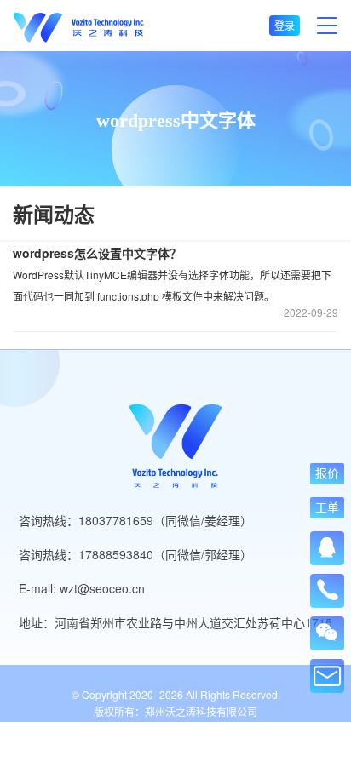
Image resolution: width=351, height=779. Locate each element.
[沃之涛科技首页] (79, 26)
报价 (327, 473)
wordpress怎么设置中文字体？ (97, 252)
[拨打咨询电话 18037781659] (327, 585)
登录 (284, 25)
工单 (327, 507)
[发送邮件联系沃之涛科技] (327, 676)
